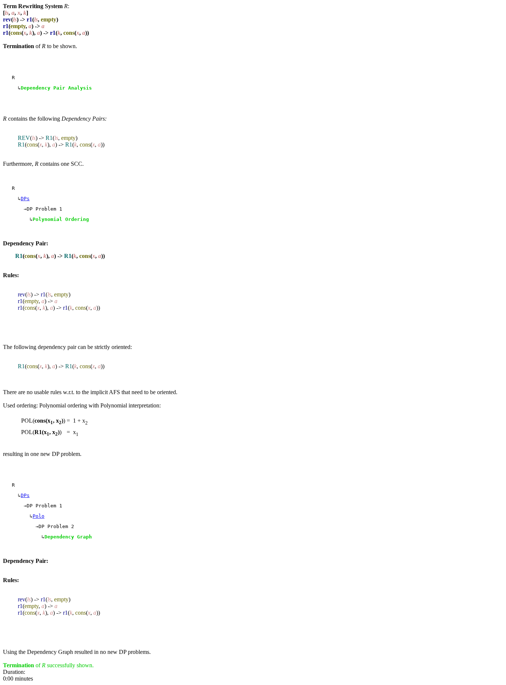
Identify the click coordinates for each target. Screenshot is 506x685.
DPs (25, 198)
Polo (38, 516)
